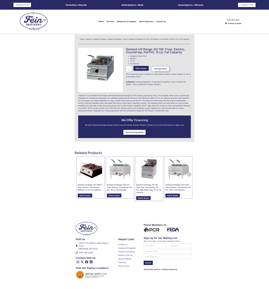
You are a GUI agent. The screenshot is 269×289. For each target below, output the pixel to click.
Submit (148, 263)
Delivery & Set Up (125, 255)
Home (82, 39)
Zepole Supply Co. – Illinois (132, 5)
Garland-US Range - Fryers (117, 39)
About (101, 21)
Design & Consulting (126, 252)
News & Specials (146, 21)
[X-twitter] (82, 262)
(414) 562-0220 (233, 20)
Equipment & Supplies (126, 21)
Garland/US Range (99, 39)
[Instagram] (78, 262)
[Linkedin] (91, 262)
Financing (122, 262)
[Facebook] (86, 262)
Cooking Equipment (143, 82)
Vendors (89, 39)
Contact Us (161, 21)
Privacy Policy (124, 266)
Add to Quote (141, 68)
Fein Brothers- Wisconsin (76, 5)
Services (110, 21)
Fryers (173, 82)
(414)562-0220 (134, 77)
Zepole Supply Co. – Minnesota (190, 5)
